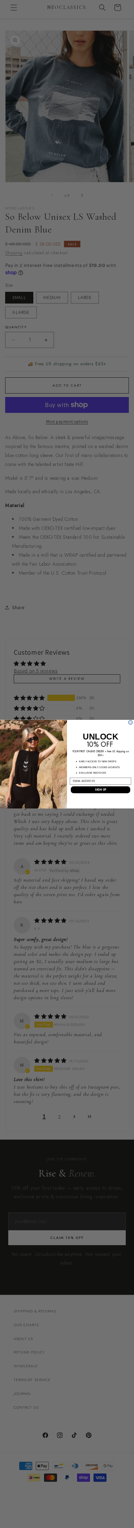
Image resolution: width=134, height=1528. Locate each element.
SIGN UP (100, 789)
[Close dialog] (131, 722)
